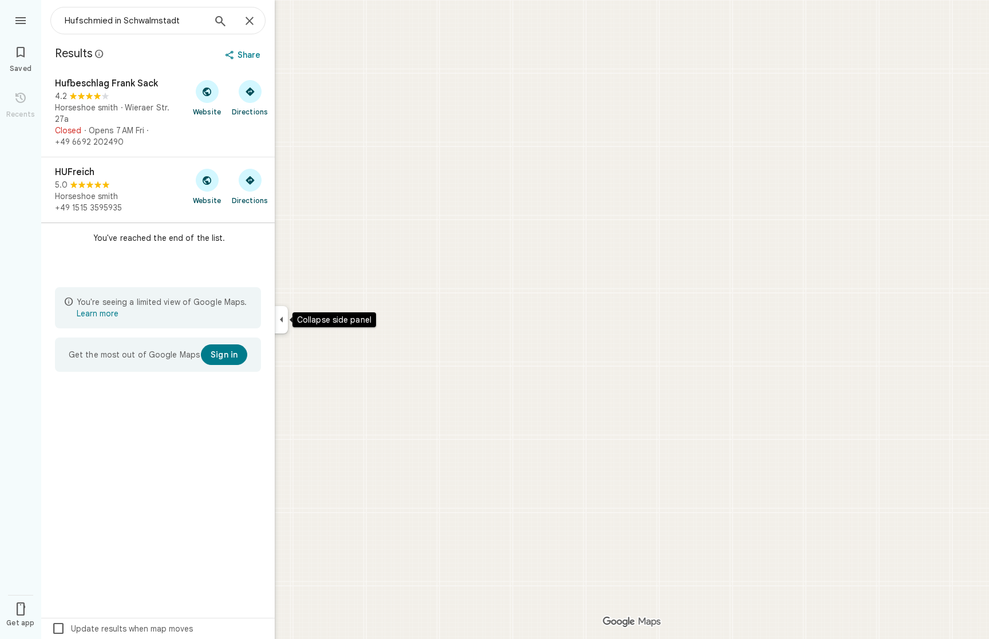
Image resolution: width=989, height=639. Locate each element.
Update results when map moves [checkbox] (122, 629)
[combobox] (134, 20)
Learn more (97, 313)
